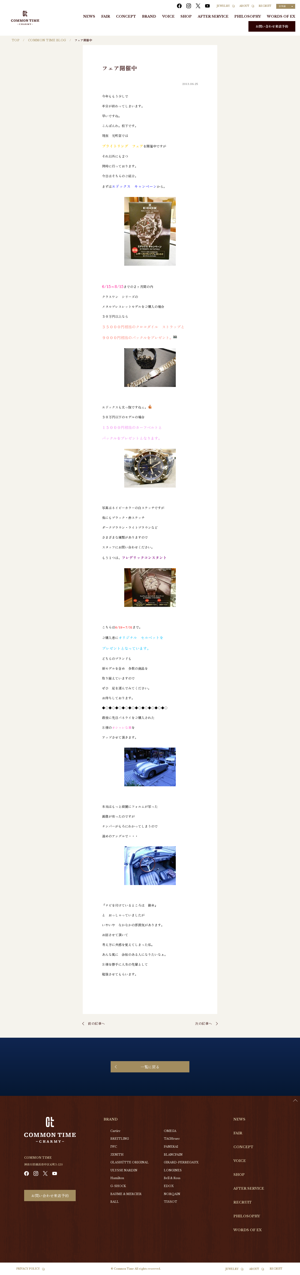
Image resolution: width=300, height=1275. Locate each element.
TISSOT (170, 1201)
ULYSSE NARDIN (123, 1170)
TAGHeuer (172, 1138)
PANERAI (171, 1146)
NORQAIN (172, 1194)
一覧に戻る (150, 1067)
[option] (288, 1271)
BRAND (149, 16)
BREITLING (119, 1138)
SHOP (186, 16)
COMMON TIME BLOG (47, 40)
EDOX (169, 1186)
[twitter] (198, 6)
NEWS (89, 16)
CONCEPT (126, 16)
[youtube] (207, 6)
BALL (114, 1201)
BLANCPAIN (173, 1154)
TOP (15, 40)
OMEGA (170, 1131)
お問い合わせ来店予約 (271, 26)
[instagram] (188, 6)
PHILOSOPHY (247, 16)
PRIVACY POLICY (28, 1268)
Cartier (115, 1131)
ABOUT (244, 6)
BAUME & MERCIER (126, 1194)
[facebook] (179, 6)
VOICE (168, 16)
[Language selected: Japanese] (288, 1270)
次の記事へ (203, 1023)
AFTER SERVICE (213, 16)
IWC (113, 1146)
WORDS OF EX (281, 16)
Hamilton (117, 1178)
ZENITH (117, 1154)
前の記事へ (96, 1023)
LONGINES (173, 1170)
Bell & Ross (172, 1178)
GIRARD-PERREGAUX (181, 1162)
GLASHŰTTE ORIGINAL (129, 1162)
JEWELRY (223, 6)
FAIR (105, 16)
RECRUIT (265, 6)
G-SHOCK (118, 1186)
